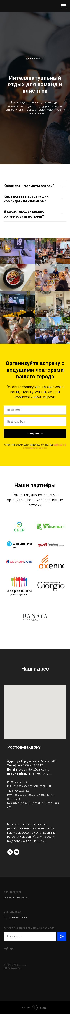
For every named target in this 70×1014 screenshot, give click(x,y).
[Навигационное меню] (63, 6)
